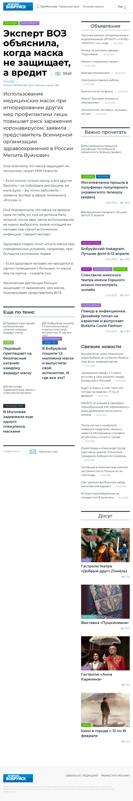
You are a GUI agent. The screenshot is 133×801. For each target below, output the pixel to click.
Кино (86, 725)
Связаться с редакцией (82, 775)
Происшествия (69, 6)
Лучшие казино (93, 6)
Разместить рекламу (115, 775)
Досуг (86, 269)
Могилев (103, 176)
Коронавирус (29, 23)
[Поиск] (37, 6)
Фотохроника (91, 243)
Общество (50, 342)
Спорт (8, 342)
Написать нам (48, 451)
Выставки (89, 616)
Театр (86, 560)
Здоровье (11, 23)
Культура (88, 176)
